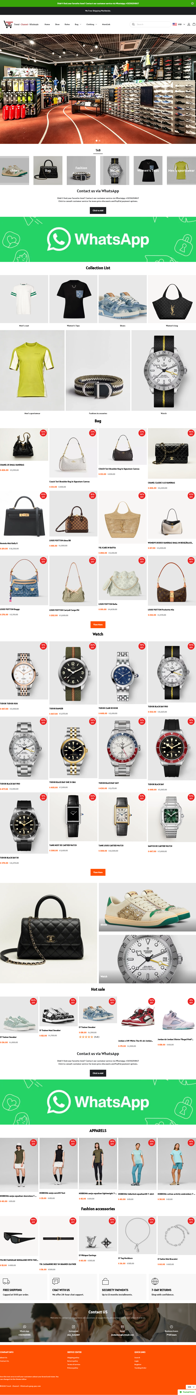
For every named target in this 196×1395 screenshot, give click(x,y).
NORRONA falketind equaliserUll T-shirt (136, 1194)
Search (137, 1358)
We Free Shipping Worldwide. (98, 10)
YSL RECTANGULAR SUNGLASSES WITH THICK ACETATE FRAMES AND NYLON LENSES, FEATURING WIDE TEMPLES (19, 1260)
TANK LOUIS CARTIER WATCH (111, 845)
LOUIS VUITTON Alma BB (60, 540)
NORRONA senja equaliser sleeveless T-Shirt (17, 1196)
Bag (76, 24)
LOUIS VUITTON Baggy (10, 609)
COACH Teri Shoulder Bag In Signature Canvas (119, 469)
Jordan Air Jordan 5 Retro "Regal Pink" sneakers (175, 1039)
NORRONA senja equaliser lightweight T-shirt (97, 1193)
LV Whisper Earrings (87, 1255)
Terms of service (73, 1364)
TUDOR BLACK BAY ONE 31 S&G (62, 782)
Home (47, 24)
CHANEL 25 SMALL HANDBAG (12, 465)
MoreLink (106, 24)
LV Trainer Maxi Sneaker (50, 1030)
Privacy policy (72, 1368)
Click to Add (98, 210)
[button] (96, 141)
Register (137, 1364)
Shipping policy (73, 1358)
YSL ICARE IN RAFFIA (107, 547)
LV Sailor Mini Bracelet (167, 1259)
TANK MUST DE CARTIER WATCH (63, 845)
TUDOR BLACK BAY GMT (109, 783)
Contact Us (4, 1361)
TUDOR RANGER (56, 708)
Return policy (72, 1361)
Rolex (67, 24)
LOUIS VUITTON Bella (108, 604)
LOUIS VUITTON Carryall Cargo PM (64, 610)
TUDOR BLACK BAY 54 (9, 858)
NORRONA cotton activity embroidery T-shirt (176, 1194)
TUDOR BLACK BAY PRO (10, 784)
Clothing (90, 24)
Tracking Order (140, 1368)
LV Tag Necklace (125, 1258)
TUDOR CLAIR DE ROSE (108, 708)
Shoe (57, 24)
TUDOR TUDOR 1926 (9, 703)
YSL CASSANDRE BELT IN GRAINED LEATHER (57, 1264)
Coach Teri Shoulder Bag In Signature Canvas (69, 481)
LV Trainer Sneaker (8, 1037)
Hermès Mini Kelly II (9, 543)
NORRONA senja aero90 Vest (52, 1193)
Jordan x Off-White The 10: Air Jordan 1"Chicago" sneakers (135, 1041)
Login (136, 1361)
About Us (3, 1358)
